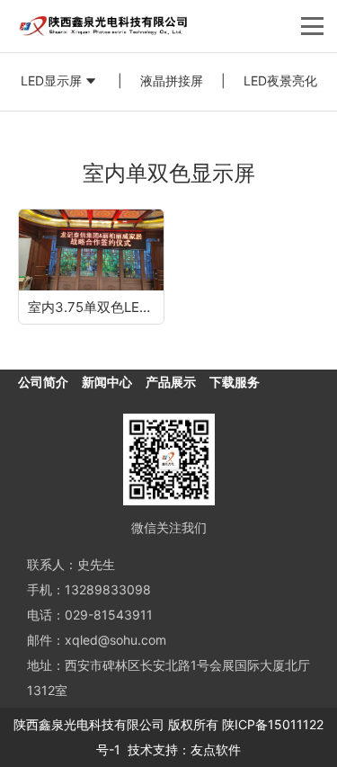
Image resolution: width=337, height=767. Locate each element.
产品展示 (171, 381)
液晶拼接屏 (171, 80)
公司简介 (43, 381)
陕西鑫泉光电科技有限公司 (88, 724)
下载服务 (234, 381)
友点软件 (216, 749)
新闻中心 (107, 381)
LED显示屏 (51, 80)
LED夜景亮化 (280, 80)
